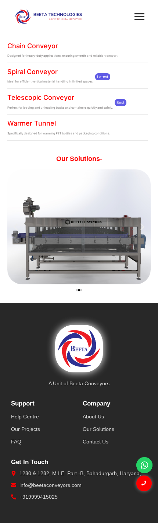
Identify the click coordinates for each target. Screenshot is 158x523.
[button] (15, 226)
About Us (93, 417)
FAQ (16, 442)
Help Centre (25, 417)
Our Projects (25, 429)
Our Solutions (98, 429)
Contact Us (95, 442)
